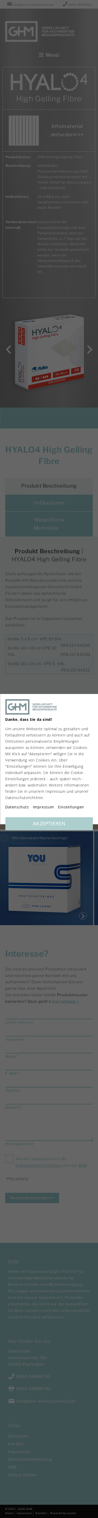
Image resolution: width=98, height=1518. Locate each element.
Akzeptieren (49, 823)
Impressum (43, 807)
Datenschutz (17, 807)
